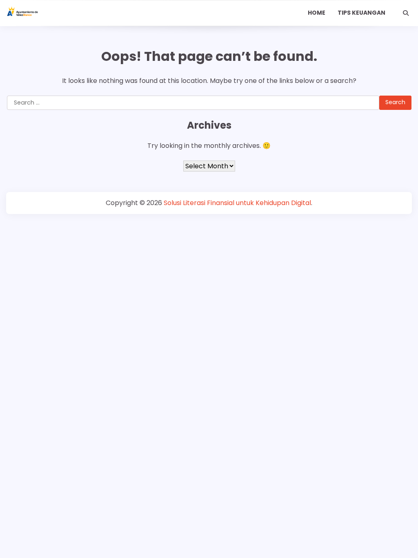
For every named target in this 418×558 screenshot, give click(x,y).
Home (316, 13)
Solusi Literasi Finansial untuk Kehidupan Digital (237, 203)
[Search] (406, 13)
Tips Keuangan (361, 13)
